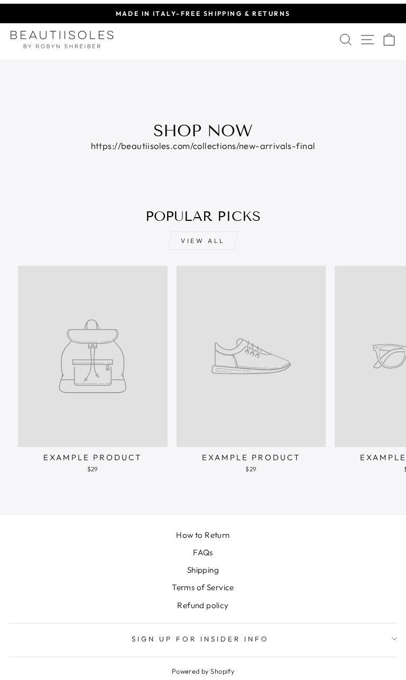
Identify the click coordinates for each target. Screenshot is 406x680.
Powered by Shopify (203, 671)
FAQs (203, 552)
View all (203, 241)
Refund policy (202, 605)
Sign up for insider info (200, 639)
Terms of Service (203, 587)
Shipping (203, 570)
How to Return (202, 535)
